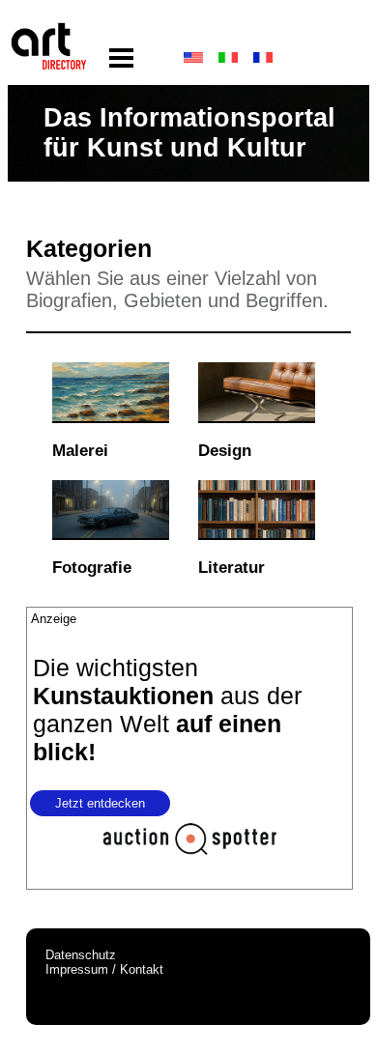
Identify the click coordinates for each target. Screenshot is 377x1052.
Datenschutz (80, 955)
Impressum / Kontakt (104, 969)
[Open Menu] (121, 58)
